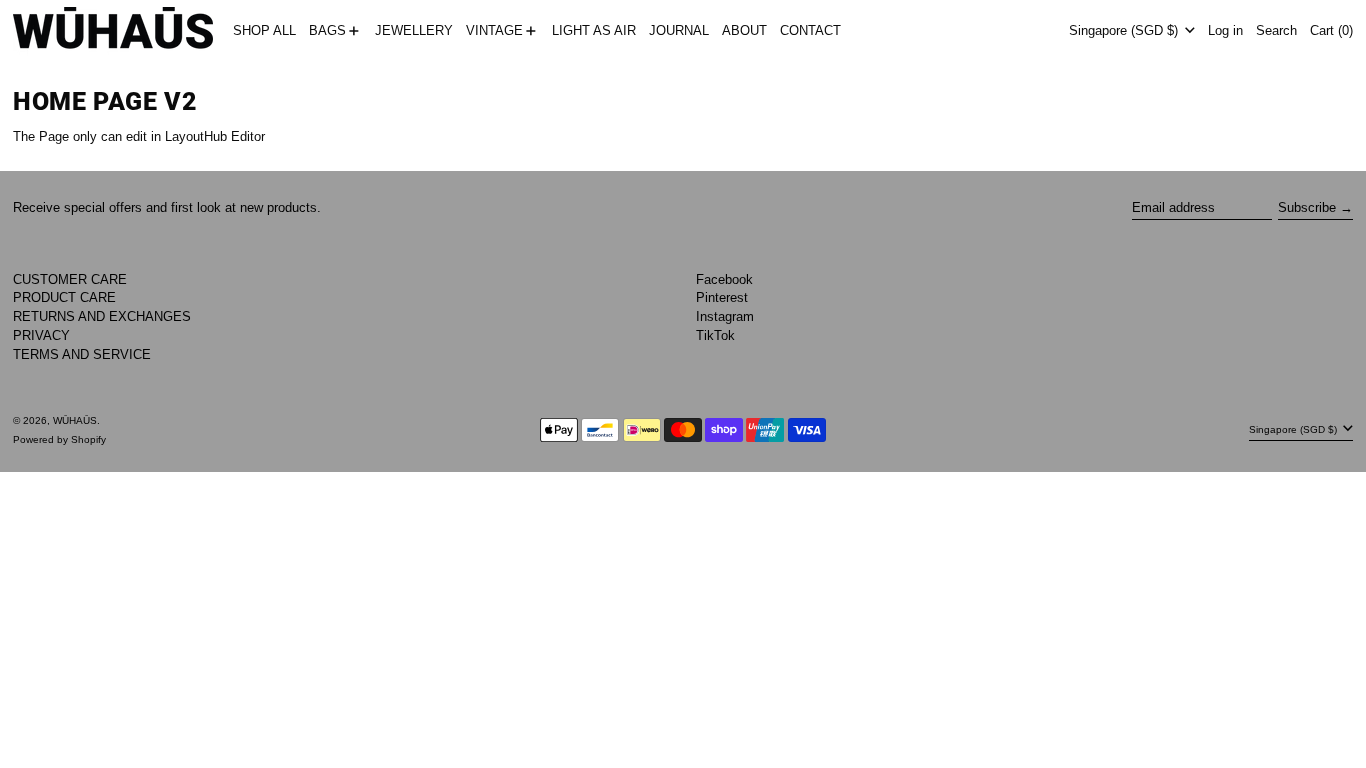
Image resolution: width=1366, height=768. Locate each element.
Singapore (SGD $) (1125, 30)
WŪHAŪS (75, 420)
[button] (1276, 31)
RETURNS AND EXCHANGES (102, 316)
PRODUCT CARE (64, 297)
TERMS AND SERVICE (82, 354)
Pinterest (722, 297)
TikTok (715, 335)
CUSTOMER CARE (70, 279)
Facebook (724, 279)
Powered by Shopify (59, 439)
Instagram (725, 316)
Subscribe (1307, 207)
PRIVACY (41, 335)
